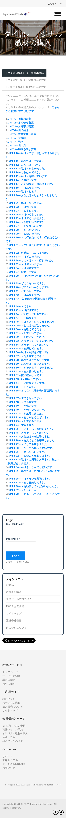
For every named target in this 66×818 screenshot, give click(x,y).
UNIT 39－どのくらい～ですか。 (28, 283)
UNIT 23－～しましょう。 (24, 210)
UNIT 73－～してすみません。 (26, 421)
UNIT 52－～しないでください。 (28, 336)
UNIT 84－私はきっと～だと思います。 (31, 466)
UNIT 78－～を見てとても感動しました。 (33, 440)
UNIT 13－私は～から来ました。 (28, 168)
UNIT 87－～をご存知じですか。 (28, 482)
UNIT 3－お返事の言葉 (21, 126)
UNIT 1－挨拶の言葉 (19, 118)
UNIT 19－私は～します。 (24, 191)
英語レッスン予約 (12, 729)
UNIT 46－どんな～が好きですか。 (29, 313)
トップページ (10, 671)
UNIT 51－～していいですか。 (26, 333)
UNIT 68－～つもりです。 (24, 401)
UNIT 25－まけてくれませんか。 (28, 218)
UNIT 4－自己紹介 (18, 130)
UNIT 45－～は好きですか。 (25, 310)
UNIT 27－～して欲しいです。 (26, 225)
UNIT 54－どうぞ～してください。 (29, 344)
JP (61, 3)
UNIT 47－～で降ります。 (24, 317)
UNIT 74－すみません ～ (23, 424)
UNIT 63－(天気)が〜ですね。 (26, 378)
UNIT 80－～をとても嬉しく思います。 (31, 447)
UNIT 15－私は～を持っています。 (29, 176)
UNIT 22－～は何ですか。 (24, 206)
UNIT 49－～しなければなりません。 (30, 325)
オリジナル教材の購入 (19, 598)
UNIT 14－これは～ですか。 (25, 172)
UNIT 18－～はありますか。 (25, 187)
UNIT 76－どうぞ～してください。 (29, 432)
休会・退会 (8, 737)
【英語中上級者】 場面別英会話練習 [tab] (25, 86)
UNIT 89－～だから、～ (23, 489)
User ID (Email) (15, 523)
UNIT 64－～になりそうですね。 (28, 382)
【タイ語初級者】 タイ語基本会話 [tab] (24, 72)
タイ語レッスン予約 (13, 725)
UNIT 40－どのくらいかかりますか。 (30, 287)
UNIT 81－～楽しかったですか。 (28, 451)
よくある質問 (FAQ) (13, 763)
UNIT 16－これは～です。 (24, 179)
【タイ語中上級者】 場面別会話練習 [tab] (25, 79)
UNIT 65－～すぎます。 (23, 386)
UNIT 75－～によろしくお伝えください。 (33, 428)
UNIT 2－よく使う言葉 (21, 122)
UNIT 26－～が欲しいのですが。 (28, 221)
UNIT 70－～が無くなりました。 (28, 409)
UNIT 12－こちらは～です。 (25, 164)
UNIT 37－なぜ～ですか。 (24, 271)
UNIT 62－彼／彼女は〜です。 (26, 375)
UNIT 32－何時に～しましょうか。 (29, 252)
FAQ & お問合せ (15, 606)
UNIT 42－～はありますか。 (25, 294)
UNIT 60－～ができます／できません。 (31, 367)
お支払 (10, 584)
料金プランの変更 (12, 740)
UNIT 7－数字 (15, 141)
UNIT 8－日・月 (17, 145)
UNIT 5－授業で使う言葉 (22, 133)
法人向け (52, 3)
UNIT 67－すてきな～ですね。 (26, 398)
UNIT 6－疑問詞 (17, 137)
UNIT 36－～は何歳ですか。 (25, 267)
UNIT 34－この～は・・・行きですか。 (31, 260)
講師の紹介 (8, 679)
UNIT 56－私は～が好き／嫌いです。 (30, 352)
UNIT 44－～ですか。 (21, 306)
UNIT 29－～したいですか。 (25, 233)
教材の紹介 (8, 683)
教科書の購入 (13, 591)
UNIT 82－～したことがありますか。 (30, 455)
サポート (7, 756)
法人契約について (16, 627)
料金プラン (8, 698)
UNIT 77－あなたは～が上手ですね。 (30, 436)
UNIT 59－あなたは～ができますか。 (30, 363)
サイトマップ (13, 613)
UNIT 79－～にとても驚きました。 (29, 444)
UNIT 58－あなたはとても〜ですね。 (30, 359)
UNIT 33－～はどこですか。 (25, 256)
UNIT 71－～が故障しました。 (26, 413)
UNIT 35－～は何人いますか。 (26, 264)
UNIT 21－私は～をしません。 (26, 202)
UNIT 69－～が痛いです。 (24, 405)
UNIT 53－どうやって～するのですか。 (31, 340)
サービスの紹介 (11, 675)
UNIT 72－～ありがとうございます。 (30, 417)
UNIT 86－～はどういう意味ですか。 (30, 478)
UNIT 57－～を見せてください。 (28, 355)
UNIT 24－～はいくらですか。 (26, 214)
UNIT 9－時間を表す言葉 (22, 149)
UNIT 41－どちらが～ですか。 (26, 290)
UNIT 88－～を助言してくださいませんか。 (34, 486)
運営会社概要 (13, 620)
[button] (57, 13)
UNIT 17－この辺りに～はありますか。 (31, 183)
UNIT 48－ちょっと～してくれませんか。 (33, 321)
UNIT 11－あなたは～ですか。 (26, 160)
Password (13, 538)
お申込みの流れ (11, 702)
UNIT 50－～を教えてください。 (28, 329)
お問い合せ (8, 767)
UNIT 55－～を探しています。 (26, 348)
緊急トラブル (10, 760)
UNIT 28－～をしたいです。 (25, 229)
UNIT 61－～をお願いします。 (26, 371)
